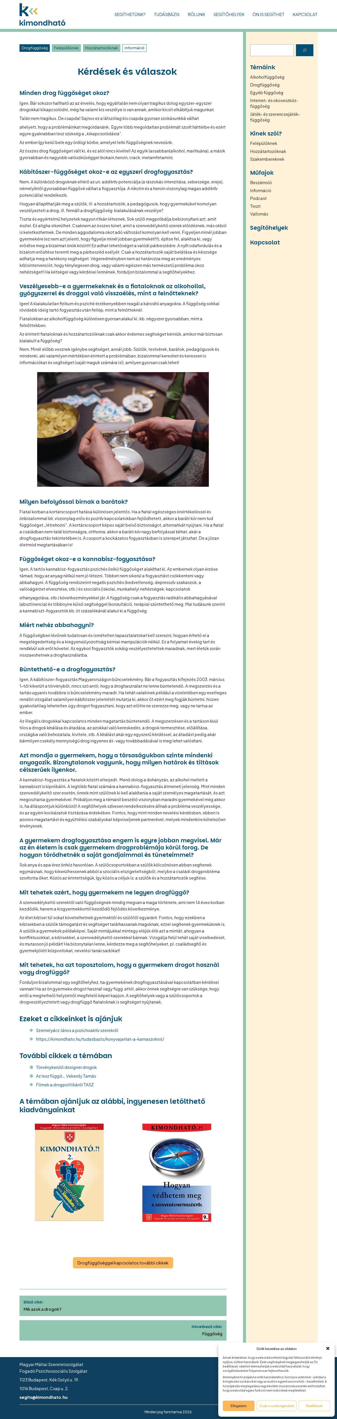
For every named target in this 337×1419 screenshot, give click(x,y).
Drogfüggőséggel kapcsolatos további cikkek (122, 1262)
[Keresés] (304, 50)
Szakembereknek (267, 159)
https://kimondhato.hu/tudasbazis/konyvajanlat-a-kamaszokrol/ (100, 1039)
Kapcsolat (305, 14)
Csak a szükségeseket (276, 1406)
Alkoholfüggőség (267, 77)
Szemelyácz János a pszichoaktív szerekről (77, 1030)
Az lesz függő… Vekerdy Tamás (66, 1076)
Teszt (255, 206)
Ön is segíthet (269, 14)
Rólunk (196, 14)
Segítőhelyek (228, 14)
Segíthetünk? (130, 14)
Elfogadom (239, 1406)
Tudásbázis (167, 14)
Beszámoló (261, 182)
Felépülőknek (66, 47)
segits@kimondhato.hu (43, 1397)
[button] (328, 1348)
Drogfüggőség (35, 47)
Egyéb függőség (266, 92)
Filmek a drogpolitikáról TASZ (65, 1084)
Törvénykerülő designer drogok (66, 1067)
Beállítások (314, 1406)
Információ (134, 47)
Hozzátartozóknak (101, 47)
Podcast (258, 198)
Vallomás (259, 213)
